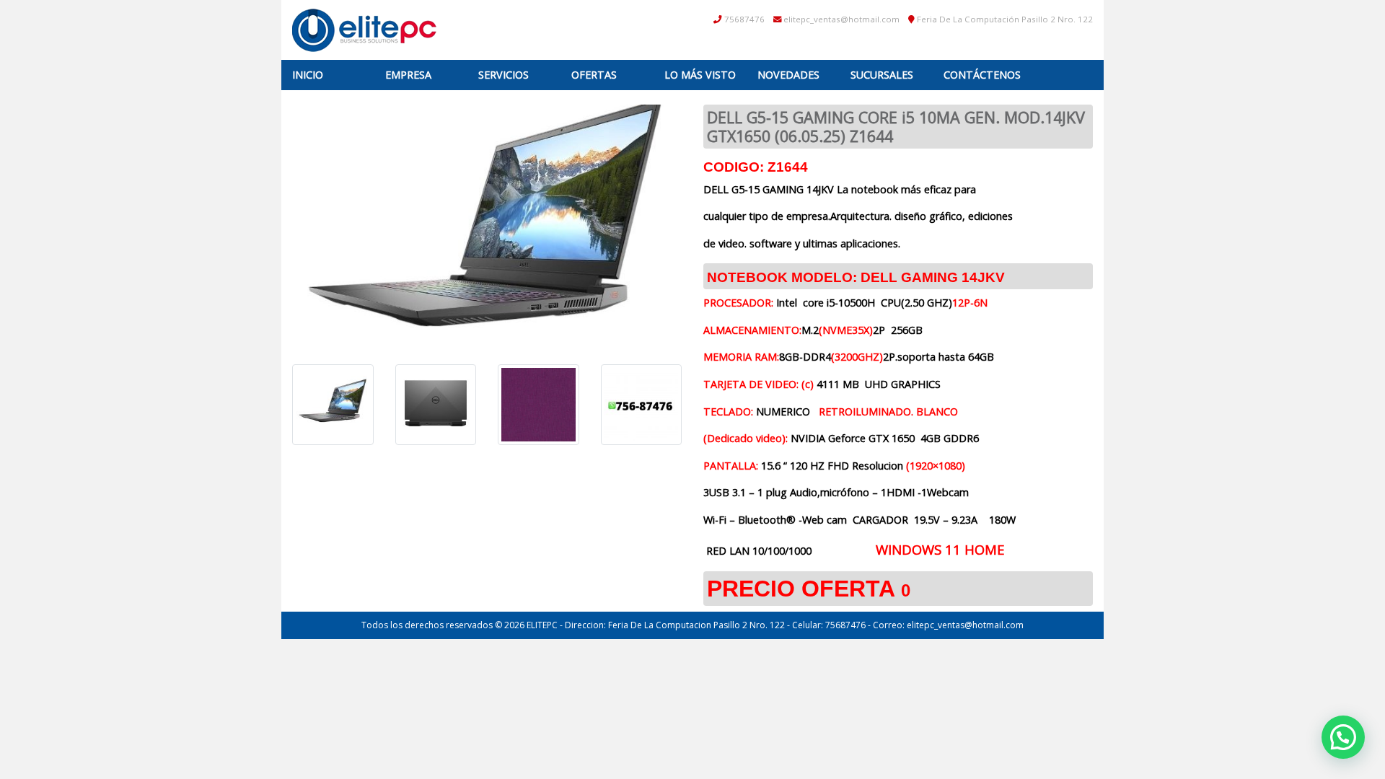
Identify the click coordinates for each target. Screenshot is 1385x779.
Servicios (503, 75)
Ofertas (594, 75)
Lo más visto (700, 75)
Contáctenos (982, 75)
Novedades (788, 75)
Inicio (307, 75)
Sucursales (881, 75)
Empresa (408, 75)
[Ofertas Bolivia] (364, 30)
